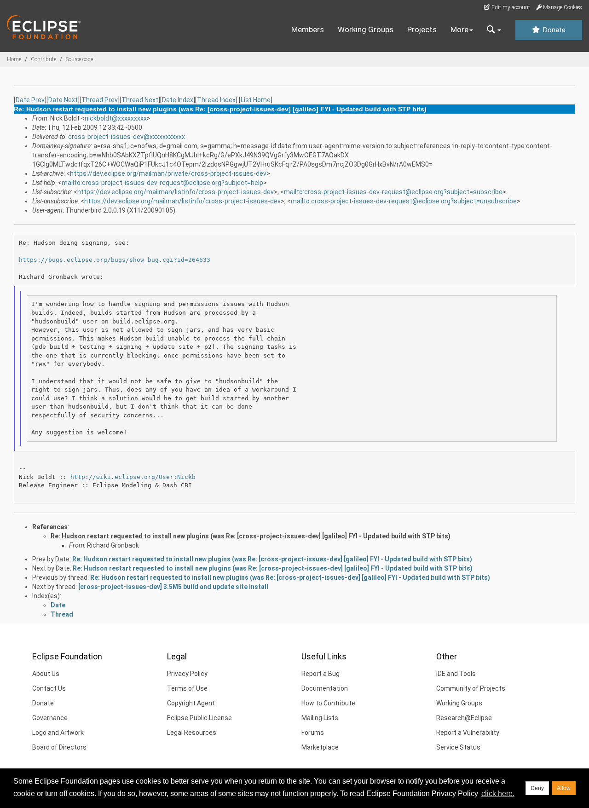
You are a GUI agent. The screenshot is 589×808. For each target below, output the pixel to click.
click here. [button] (497, 793)
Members (307, 29)
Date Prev (30, 100)
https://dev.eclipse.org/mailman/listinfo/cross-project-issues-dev (175, 192)
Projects (422, 29)
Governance (50, 717)
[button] (494, 30)
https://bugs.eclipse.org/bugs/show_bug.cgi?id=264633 (114, 259)
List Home (256, 100)
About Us (45, 673)
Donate (553, 30)
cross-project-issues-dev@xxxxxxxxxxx (126, 136)
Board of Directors (59, 747)
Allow (564, 788)
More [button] (459, 29)
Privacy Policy (187, 673)
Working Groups (365, 29)
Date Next (63, 100)
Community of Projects (470, 688)
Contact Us (49, 688)
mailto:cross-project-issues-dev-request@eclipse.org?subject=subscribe (393, 192)
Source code (79, 59)
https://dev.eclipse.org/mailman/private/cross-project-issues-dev (168, 173)
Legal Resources (191, 732)
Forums (312, 732)
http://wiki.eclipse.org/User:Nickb (133, 476)
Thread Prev (99, 100)
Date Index (177, 100)
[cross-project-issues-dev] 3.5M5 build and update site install (173, 586)
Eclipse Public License (199, 717)
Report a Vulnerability (467, 732)
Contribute (43, 59)
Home (14, 59)
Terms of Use (187, 688)
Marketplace (320, 747)
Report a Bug (320, 673)
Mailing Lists (319, 717)
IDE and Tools (456, 673)
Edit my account (510, 7)
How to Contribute (328, 703)
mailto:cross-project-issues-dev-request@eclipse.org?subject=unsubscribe (404, 201)
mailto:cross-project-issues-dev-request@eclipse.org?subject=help (162, 182)
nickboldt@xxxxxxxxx (116, 118)
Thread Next (139, 100)
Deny (537, 788)
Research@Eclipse (464, 717)
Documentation (324, 688)
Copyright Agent (191, 703)
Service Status (458, 747)
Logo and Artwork (58, 732)
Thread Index (216, 100)
